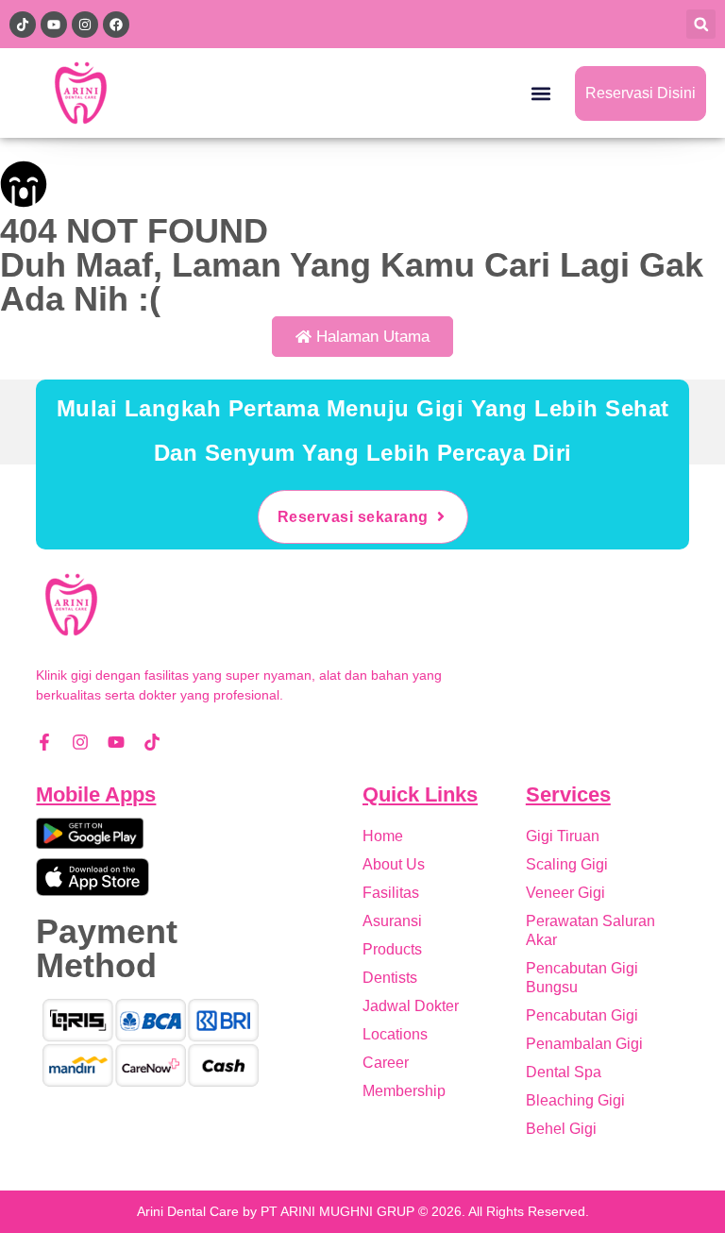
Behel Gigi (561, 1129)
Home (382, 836)
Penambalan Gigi (584, 1044)
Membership (404, 1091)
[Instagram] (80, 742)
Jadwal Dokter (410, 1006)
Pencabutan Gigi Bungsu (582, 977)
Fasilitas (390, 893)
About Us (393, 864)
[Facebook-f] (44, 742)
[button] (701, 24)
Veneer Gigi (565, 893)
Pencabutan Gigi (582, 1015)
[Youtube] (116, 742)
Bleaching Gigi (575, 1100)
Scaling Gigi (567, 864)
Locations (395, 1034)
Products (392, 949)
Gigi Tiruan (562, 836)
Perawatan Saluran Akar (590, 930)
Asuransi (392, 921)
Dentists (389, 978)
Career (385, 1063)
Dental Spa (563, 1072)
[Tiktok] (151, 742)
